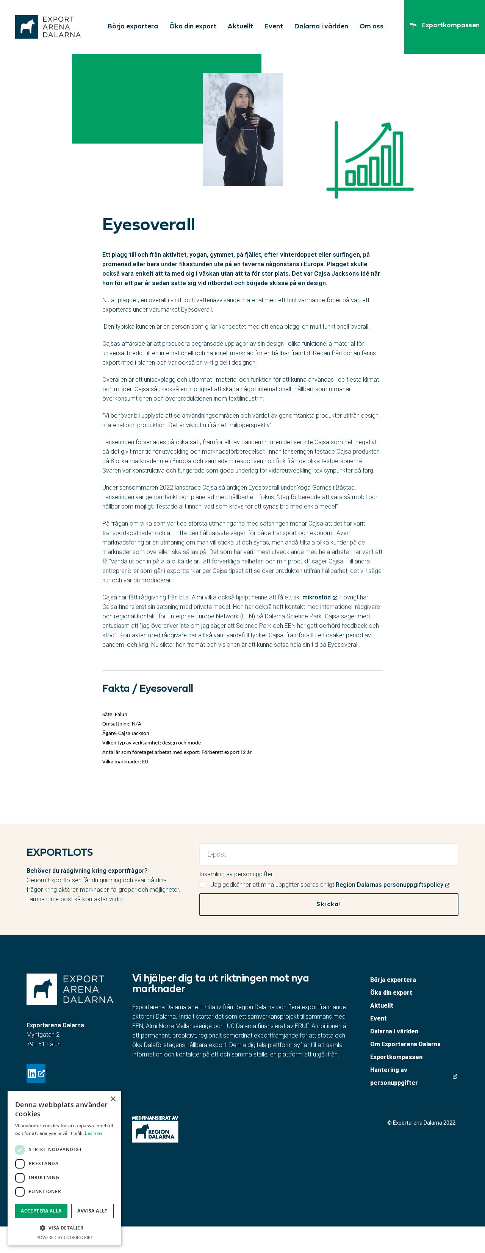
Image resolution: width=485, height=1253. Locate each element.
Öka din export (192, 27)
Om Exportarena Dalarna (405, 1044)
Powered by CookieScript (64, 1237)
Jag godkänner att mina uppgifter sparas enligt (327, 884)
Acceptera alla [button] (41, 1211)
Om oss (371, 27)
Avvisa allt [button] (92, 1211)
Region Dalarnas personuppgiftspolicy (389, 884)
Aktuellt (240, 27)
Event (273, 27)
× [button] (113, 1099)
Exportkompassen (396, 1057)
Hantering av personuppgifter (394, 1076)
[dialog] (64, 1168)
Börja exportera (133, 27)
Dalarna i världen (321, 27)
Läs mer (94, 1133)
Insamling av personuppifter (236, 874)
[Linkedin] (36, 1073)
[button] (64, 1228)
